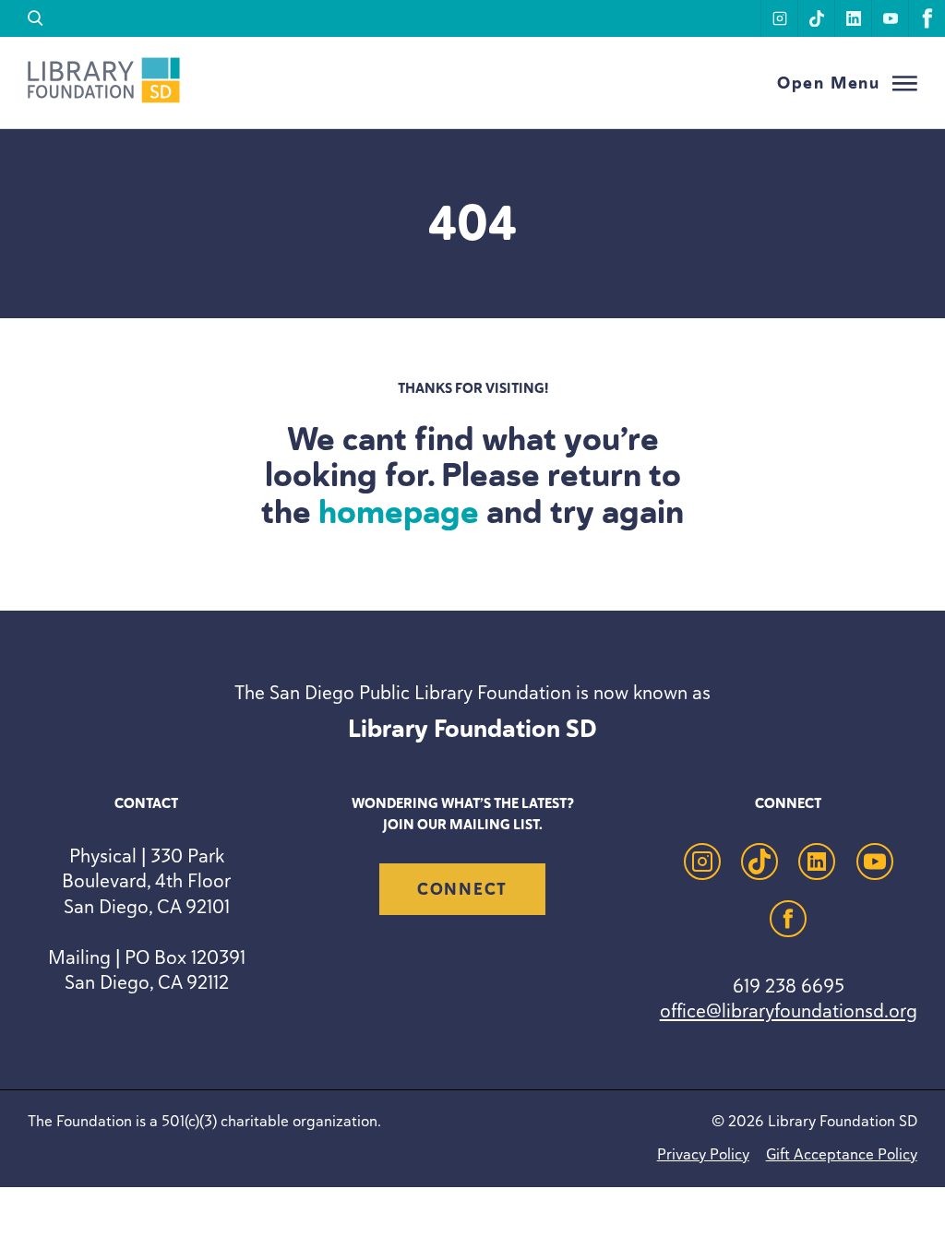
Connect (462, 889)
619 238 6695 (788, 985)
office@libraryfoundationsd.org (788, 1010)
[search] (35, 18)
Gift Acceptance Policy (841, 1154)
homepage (398, 512)
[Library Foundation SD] (104, 98)
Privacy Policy (703, 1154)
